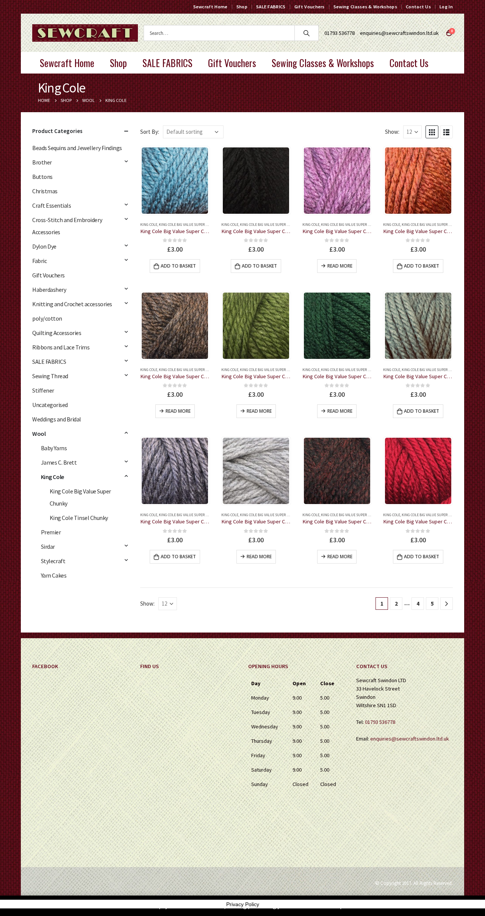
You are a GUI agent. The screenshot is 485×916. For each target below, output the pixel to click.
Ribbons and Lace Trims (60, 347)
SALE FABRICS (271, 6)
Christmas (45, 191)
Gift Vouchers (309, 6)
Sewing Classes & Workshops (365, 6)
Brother (42, 162)
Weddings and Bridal (56, 419)
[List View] (446, 131)
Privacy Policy (242, 904)
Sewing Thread (50, 376)
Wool (38, 433)
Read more (339, 266)
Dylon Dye (44, 246)
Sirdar (48, 546)
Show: (392, 131)
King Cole (148, 224)
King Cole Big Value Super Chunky (189, 224)
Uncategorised (50, 405)
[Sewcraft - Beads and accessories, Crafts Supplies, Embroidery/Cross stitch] (85, 33)
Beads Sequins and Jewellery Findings (77, 148)
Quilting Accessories (56, 333)
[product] (175, 180)
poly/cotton (47, 318)
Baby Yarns (54, 448)
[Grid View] (432, 131)
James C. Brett (59, 462)
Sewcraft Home (210, 6)
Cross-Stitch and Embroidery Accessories (67, 226)
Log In (446, 6)
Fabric (39, 261)
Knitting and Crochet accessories (72, 304)
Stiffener (43, 390)
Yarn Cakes (53, 575)
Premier (51, 532)
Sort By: (149, 131)
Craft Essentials (51, 205)
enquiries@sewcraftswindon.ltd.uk (399, 33)
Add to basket (178, 266)
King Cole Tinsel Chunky (79, 517)
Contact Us (418, 6)
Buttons (42, 176)
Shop (241, 6)
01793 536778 (380, 722)
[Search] (306, 33)
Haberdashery (49, 289)
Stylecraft (53, 561)
